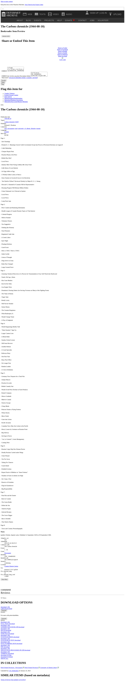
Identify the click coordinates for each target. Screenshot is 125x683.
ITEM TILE (7, 633)
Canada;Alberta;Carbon (11, 566)
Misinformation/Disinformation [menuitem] (13, 98)
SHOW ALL (4, 658)
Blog (28, 20)
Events (37, 20)
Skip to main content (7, 1)
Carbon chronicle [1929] (11, 122)
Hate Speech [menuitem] (8, 96)
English (6, 132)
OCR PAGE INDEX (10, 637)
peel (16, 128)
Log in (103, 12)
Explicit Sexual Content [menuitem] (11, 95)
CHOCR (6, 608)
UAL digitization (14, 671)
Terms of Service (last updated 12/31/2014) (13, 680)
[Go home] (11, 14)
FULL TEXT (8, 623)
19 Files (6, 655)
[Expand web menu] (27, 14)
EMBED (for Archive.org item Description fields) (16, 76)
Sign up (94, 12)
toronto (38, 128)
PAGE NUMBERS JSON (11, 643)
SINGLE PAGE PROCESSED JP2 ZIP (15, 650)
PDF (5, 647)
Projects (49, 20)
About (20, 20)
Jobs (92, 20)
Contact (82, 20)
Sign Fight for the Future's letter (34, 4)
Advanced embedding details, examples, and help (23, 77)
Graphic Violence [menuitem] (9, 93)
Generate (3, 610)
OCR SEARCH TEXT (10, 640)
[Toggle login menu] (87, 12)
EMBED (4, 71)
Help (59, 20)
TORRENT (7, 653)
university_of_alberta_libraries (27, 128)
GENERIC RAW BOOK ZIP (12, 627)
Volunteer (103, 20)
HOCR (6, 630)
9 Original (7, 657)
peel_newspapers (9, 128)
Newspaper (7, 553)
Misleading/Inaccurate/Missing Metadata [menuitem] (16, 101)
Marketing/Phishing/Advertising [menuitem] (13, 100)
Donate (68, 20)
